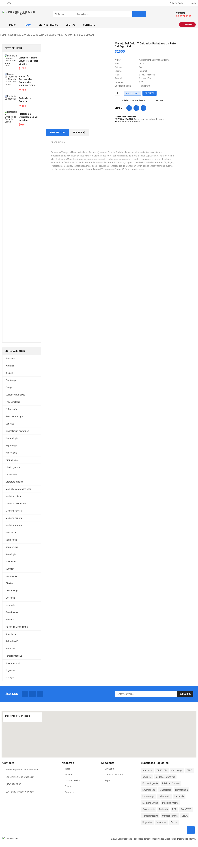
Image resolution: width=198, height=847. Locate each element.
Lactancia (179, 796)
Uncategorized (13, 663)
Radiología (11, 634)
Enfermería (11, 409)
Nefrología (11, 532)
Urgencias (10, 670)
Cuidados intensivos (15, 394)
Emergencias (148, 790)
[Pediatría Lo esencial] (11, 101)
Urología (10, 677)
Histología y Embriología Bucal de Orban (28, 117)
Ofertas (189, 24)
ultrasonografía (170, 816)
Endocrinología (13, 402)
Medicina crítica (13, 496)
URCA (185, 816)
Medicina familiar (14, 511)
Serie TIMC (11, 648)
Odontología (11, 576)
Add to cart (132, 93)
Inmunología (12, 460)
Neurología (11, 554)
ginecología (165, 790)
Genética (10, 423)
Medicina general (14, 518)
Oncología (10, 598)
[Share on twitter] (136, 108)
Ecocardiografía (150, 783)
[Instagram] (40, 694)
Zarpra (173, 822)
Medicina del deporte (16, 503)
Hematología (12, 438)
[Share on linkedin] (143, 108)
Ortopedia (10, 605)
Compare (159, 100)
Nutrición (10, 569)
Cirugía (9, 387)
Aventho (10, 365)
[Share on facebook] (129, 108)
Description (57, 132)
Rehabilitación (12, 641)
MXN (9, 3)
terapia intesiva (150, 816)
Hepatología (11, 445)
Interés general (13, 467)
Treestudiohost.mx (186, 839)
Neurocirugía (12, 547)
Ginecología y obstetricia (17, 431)
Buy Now (149, 93)
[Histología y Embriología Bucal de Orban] (11, 226)
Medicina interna (14, 525)
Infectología (11, 453)
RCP (174, 809)
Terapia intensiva (14, 656)
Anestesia (14, 35)
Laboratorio (11, 474)
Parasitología (12, 612)
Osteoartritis (148, 809)
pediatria (163, 809)
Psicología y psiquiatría (17, 627)
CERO (189, 770)
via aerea (161, 822)
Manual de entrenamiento (18, 489)
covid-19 (146, 777)
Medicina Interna (170, 803)
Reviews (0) (79, 132)
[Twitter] (32, 694)
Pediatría (10, 619)
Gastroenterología (14, 416)
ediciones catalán (171, 783)
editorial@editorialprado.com (20, 777)
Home (3, 35)
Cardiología (11, 380)
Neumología (11, 540)
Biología (9, 373)
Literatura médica (14, 482)
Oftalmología (12, 590)
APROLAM (162, 770)
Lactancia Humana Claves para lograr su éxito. (28, 60)
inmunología (148, 796)
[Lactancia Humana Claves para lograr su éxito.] (11, 60)
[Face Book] (25, 694)
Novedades (11, 561)
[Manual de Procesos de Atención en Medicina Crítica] (11, 82)
